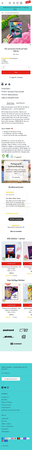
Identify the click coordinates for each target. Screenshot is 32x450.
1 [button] (11, 44)
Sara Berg (11, 91)
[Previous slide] (7, 205)
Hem (3, 12)
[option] (16, 8)
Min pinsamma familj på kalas (12, 12)
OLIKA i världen (6, 424)
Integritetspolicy (6, 407)
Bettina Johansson (13, 94)
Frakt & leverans (6, 405)
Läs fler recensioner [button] (16, 219)
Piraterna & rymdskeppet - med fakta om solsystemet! (11, 309)
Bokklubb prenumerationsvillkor (11, 410)
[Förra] (1, 44)
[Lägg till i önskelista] (19, 243)
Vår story (4, 421)
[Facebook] (2, 387)
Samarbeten (5, 429)
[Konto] (13, 2)
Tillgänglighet (5, 431)
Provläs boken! (6, 88)
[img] (10, 192)
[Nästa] (30, 44)
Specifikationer (20, 103)
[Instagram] (8, 387)
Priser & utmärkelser (7, 426)
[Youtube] (5, 387)
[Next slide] (24, 205)
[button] (6, 58)
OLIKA (4, 60)
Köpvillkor (4, 400)
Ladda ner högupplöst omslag (10, 97)
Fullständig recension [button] (12, 213)
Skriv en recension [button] (16, 231)
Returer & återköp (7, 402)
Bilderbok (5, 61)
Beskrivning (10, 103)
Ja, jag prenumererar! (11, 379)
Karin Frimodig (19, 91)
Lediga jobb (5, 418)
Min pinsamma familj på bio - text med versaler (11, 268)
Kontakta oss (5, 397)
